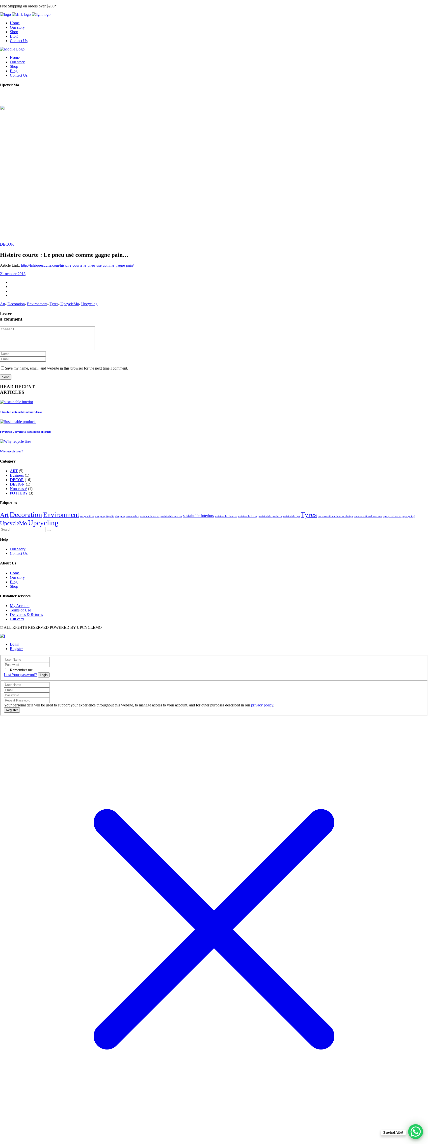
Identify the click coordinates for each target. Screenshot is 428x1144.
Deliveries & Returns (26, 614)
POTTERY (19, 493)
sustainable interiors (198, 516)
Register (16, 649)
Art (2, 304)
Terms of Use (20, 610)
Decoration (16, 304)
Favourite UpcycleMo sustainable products (25, 431)
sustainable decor (150, 516)
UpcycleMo (69, 304)
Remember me (21, 670)
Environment (37, 304)
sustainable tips (291, 516)
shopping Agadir (104, 516)
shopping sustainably (127, 516)
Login (14, 644)
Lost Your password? (20, 675)
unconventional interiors (368, 516)
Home (15, 573)
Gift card (17, 619)
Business (17, 475)
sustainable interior (171, 516)
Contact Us (18, 553)
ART (14, 471)
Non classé (18, 489)
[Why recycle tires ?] (15, 441)
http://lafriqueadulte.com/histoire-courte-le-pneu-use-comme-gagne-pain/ (77, 265)
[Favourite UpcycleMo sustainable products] (18, 422)
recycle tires (87, 516)
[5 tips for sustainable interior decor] (16, 402)
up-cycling (408, 516)
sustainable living (248, 516)
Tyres (54, 304)
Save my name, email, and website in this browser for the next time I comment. (66, 368)
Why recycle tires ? (11, 451)
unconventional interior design (335, 516)
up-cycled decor (392, 516)
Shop (14, 586)
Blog (14, 582)
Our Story (18, 549)
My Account (19, 606)
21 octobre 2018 (13, 274)
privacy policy (262, 705)
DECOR (7, 244)
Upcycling (89, 304)
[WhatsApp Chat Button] (415, 1131)
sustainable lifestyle (226, 516)
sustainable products (270, 516)
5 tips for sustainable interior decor (21, 411)
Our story (17, 577)
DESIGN (17, 484)
